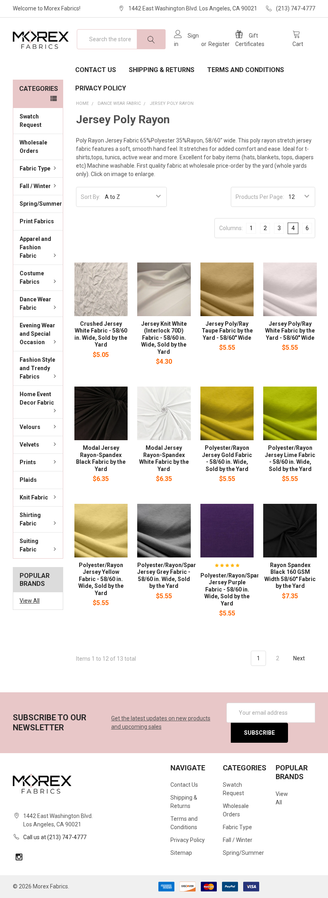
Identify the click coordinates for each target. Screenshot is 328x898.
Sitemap (181, 853)
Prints (28, 462)
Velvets (29, 444)
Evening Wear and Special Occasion (37, 333)
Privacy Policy (100, 88)
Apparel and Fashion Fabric (35, 247)
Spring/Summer (41, 203)
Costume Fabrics (32, 277)
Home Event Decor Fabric (37, 398)
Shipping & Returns (161, 70)
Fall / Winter (35, 186)
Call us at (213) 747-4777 (54, 837)
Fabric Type (35, 168)
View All (30, 600)
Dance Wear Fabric (35, 303)
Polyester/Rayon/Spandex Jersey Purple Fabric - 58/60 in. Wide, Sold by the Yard (235, 589)
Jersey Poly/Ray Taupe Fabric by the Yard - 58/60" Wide (227, 331)
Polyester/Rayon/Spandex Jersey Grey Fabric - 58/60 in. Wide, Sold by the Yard (171, 575)
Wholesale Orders (33, 146)
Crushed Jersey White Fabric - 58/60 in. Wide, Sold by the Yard (100, 334)
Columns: (231, 228)
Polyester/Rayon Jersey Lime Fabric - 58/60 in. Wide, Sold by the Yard (290, 458)
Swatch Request (31, 120)
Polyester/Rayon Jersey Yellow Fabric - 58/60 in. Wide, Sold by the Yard (101, 579)
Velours (30, 427)
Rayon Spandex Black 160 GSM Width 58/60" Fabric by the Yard (290, 575)
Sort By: (90, 197)
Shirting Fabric (30, 519)
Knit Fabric (34, 497)
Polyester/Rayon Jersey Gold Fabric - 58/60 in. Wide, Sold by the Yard (227, 458)
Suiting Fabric (29, 545)
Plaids (28, 480)
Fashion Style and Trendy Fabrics (37, 368)
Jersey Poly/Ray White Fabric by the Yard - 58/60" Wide (290, 331)
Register (219, 44)
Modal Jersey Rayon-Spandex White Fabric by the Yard (164, 458)
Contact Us (95, 70)
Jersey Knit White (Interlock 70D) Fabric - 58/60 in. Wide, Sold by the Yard (164, 338)
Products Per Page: (260, 197)
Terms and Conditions (245, 70)
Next (299, 658)
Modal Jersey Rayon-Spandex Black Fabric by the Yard (101, 458)
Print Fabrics (37, 221)
